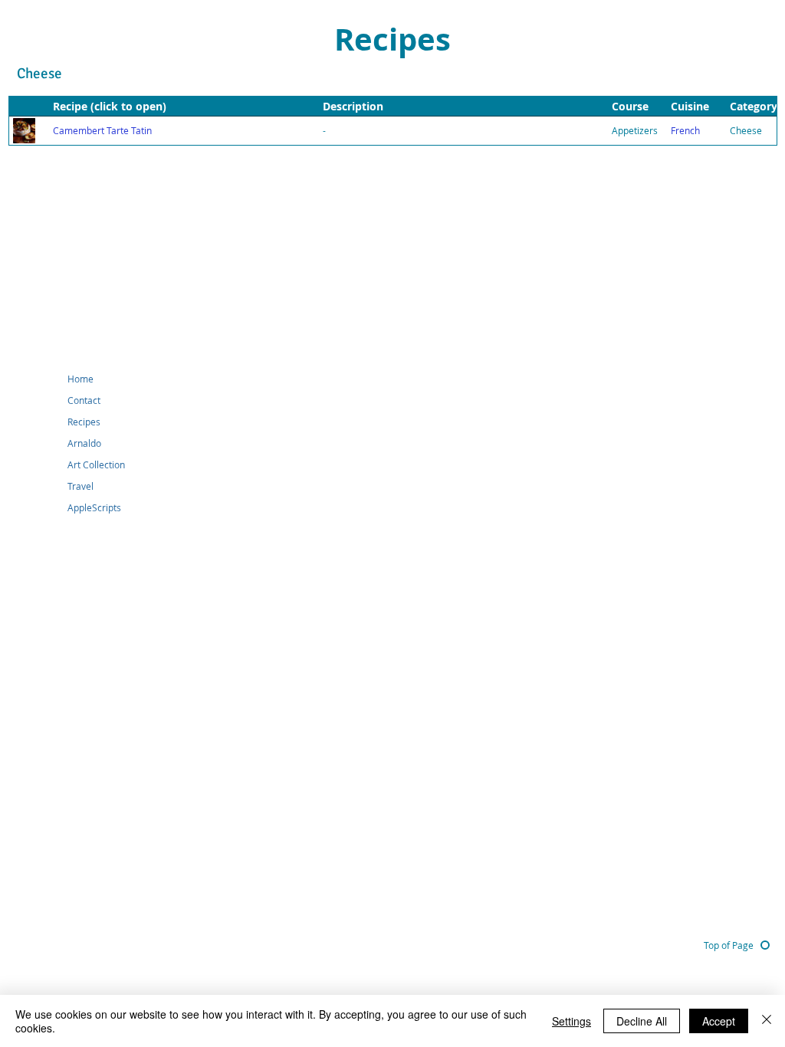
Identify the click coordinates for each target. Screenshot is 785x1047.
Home (80, 379)
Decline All (641, 1021)
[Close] (766, 1021)
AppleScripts (94, 507)
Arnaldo (84, 443)
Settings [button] (571, 1021)
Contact (83, 400)
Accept (718, 1021)
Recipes (83, 421)
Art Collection (96, 464)
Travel (80, 486)
